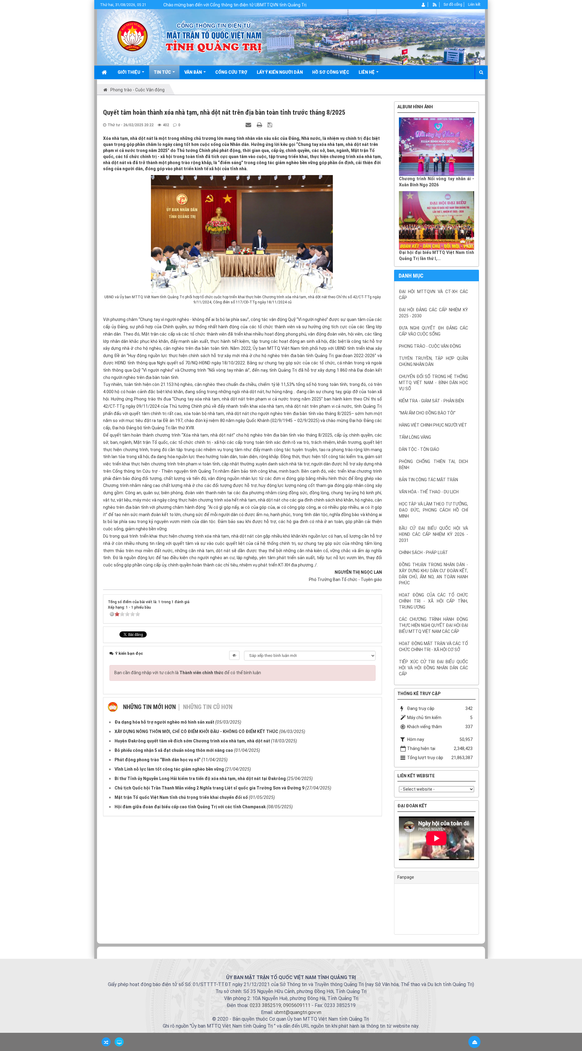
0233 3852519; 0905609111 (280, 1005)
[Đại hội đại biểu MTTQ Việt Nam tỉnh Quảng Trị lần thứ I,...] (436, 220)
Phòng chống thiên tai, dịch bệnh (433, 464)
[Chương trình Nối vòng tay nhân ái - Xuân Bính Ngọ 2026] (436, 146)
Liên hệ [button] (367, 72)
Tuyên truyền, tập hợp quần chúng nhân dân (433, 361)
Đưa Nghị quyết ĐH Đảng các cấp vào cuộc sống (433, 331)
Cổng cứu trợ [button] (231, 72)
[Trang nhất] (105, 72)
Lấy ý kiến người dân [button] (280, 72)
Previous (390, 840)
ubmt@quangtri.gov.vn (297, 1012)
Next (483, 840)
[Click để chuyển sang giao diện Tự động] (106, 1041)
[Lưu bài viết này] (270, 124)
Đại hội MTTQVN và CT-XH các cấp (433, 294)
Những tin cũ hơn (207, 707)
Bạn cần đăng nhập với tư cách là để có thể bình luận (187, 672)
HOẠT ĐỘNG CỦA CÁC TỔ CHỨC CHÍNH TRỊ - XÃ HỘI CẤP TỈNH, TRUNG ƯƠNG (433, 601)
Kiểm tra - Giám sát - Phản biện (431, 400)
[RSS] (435, 4)
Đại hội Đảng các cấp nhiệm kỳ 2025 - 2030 (433, 312)
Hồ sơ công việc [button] (330, 72)
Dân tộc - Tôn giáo (419, 449)
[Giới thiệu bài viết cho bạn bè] (249, 124)
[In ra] (260, 124)
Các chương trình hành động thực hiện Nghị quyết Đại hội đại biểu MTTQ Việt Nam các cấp (433, 625)
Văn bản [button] (193, 72)
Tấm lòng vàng (415, 437)
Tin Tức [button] (163, 72)
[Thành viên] (423, 4)
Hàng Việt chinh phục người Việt (433, 425)
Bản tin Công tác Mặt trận (428, 479)
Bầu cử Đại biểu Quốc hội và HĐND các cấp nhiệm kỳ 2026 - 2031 (433, 534)
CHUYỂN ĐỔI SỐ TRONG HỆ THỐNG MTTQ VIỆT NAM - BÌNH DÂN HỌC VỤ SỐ (433, 382)
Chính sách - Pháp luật (423, 552)
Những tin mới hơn (149, 707)
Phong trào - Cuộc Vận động (430, 346)
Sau (494, 519)
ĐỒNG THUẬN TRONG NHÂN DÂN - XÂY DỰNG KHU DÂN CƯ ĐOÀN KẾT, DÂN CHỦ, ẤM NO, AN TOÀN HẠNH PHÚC (433, 573)
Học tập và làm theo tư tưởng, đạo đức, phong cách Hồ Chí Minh (433, 510)
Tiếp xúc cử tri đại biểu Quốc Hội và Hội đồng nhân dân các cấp (433, 667)
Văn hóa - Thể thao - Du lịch (429, 491)
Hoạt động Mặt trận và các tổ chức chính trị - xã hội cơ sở (433, 646)
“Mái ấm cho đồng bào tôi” (427, 413)
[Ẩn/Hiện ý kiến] (234, 655)
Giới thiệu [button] (129, 72)
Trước (379, 519)
